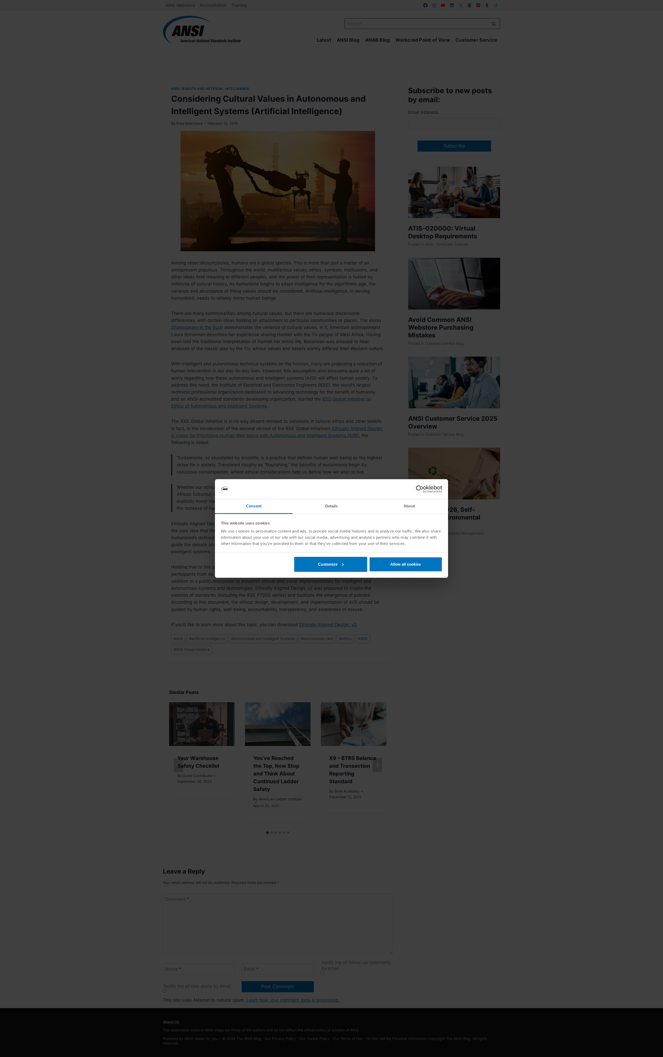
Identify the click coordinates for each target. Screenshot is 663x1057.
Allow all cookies (405, 564)
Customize (327, 564)
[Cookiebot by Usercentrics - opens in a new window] (419, 489)
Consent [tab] (254, 506)
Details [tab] (331, 506)
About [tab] (409, 506)
